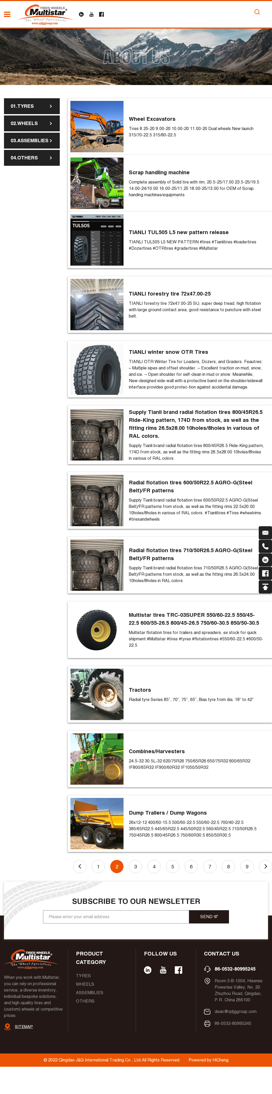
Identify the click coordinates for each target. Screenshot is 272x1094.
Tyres (83, 975)
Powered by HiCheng (208, 1059)
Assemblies (89, 992)
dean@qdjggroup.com (236, 1011)
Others (85, 1001)
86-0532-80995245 (235, 969)
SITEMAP (24, 1026)
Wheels (85, 984)
